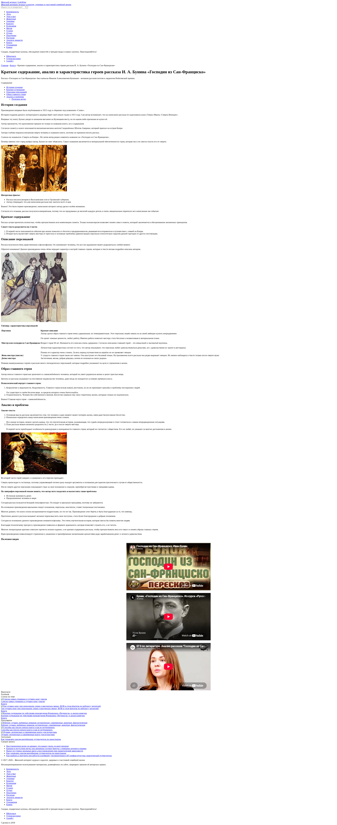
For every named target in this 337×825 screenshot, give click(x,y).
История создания (14, 87)
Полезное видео (19, 99)
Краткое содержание (15, 90)
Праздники (11, 35)
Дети (8, 14)
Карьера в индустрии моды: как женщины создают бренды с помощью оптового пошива (46, 748)
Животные (11, 19)
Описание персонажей (16, 92)
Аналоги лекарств (14, 40)
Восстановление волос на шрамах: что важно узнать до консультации (37, 746)
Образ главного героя (16, 94)
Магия (9, 28)
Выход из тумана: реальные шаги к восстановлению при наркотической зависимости (44, 751)
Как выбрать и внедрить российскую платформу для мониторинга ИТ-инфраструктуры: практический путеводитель (59, 755)
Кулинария (11, 26)
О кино (9, 31)
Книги (9, 42)
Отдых (9, 33)
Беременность (12, 12)
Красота (10, 23)
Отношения (11, 45)
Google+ (10, 61)
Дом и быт (11, 16)
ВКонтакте (11, 56)
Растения (10, 38)
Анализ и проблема (15, 97)
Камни (9, 47)
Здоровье (10, 21)
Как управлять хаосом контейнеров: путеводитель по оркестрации (31, 739)
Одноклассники (13, 58)
